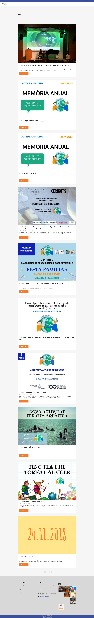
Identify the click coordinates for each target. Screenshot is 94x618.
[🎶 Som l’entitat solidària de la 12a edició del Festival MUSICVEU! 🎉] (47, 43)
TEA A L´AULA (28, 556)
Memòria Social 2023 (30, 173)
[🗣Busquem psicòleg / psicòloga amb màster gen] (61, 607)
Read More (23, 73)
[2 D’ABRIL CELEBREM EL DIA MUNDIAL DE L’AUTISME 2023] (47, 262)
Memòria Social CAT (40, 121)
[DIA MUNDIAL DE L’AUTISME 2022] (47, 372)
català (27, 67)
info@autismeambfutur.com (45, 596)
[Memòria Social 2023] (47, 152)
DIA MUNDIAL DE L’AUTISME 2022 (35, 393)
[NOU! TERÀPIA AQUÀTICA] (47, 426)
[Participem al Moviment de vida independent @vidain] (73, 601)
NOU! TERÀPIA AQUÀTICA (32, 447)
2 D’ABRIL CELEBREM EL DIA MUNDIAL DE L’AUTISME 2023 (44, 283)
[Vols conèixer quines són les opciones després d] (73, 589)
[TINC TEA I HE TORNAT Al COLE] (47, 481)
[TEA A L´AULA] (47, 535)
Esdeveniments (30, 67)
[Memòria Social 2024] (47, 99)
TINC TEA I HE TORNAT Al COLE (33, 502)
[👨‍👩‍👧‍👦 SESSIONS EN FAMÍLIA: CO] (73, 595)
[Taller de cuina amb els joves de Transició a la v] (61, 589)
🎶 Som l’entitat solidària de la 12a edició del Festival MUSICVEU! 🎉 (46, 65)
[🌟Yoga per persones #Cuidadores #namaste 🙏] (67, 589)
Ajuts (26, 448)
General (35, 67)
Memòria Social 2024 (31, 120)
